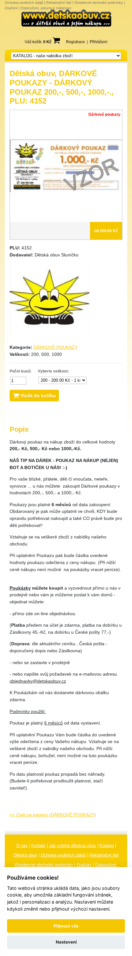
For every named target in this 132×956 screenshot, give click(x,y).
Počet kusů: (20, 371)
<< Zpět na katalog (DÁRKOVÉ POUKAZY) (53, 814)
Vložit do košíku (37, 395)
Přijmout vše (66, 926)
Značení (11, 8)
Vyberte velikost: (53, 371)
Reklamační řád (58, 2)
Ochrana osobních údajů (24, 2)
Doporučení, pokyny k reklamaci (46, 8)
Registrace (75, 42)
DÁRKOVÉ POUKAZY (56, 347)
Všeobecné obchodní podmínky (98, 2)
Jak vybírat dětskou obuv (72, 845)
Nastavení (66, 941)
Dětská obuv (25, 855)
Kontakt (38, 845)
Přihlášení (98, 42)
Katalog (107, 845)
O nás (22, 845)
